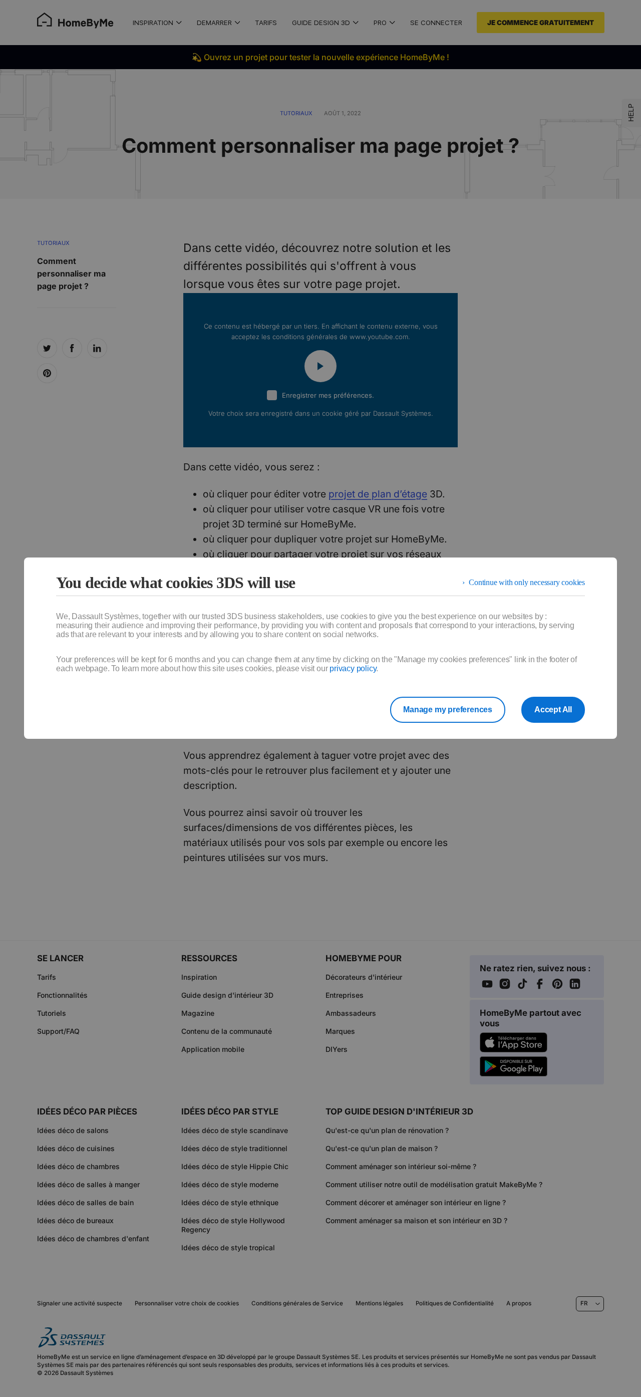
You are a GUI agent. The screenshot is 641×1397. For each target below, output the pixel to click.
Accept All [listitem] (553, 709)
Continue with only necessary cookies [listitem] (527, 582)
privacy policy (353, 668)
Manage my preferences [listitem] (447, 709)
